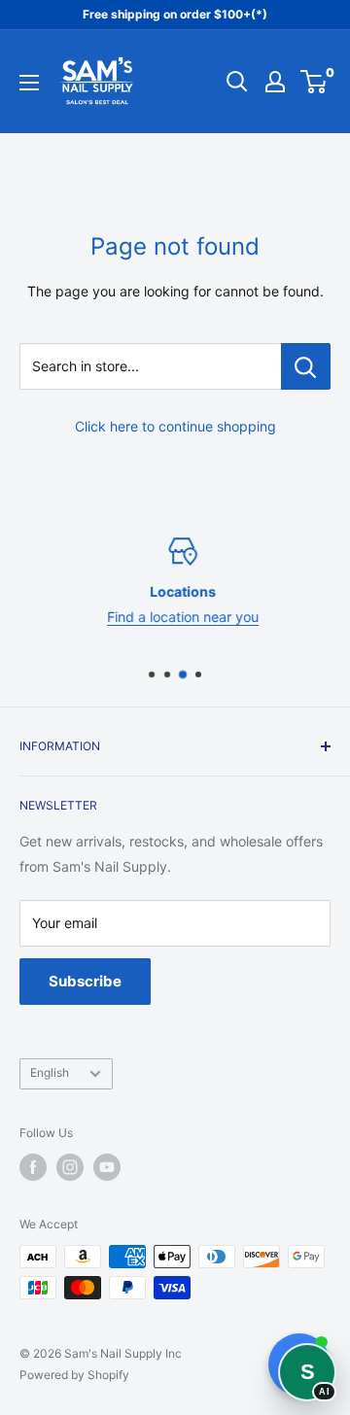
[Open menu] (29, 82)
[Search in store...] (306, 366)
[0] (314, 81)
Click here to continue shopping (175, 426)
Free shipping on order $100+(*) (175, 14)
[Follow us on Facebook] (33, 1167)
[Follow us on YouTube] (107, 1167)
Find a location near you (177, 616)
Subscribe (85, 981)
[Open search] (237, 81)
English (49, 1072)
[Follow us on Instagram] (70, 1167)
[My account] (275, 81)
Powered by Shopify (74, 1374)
